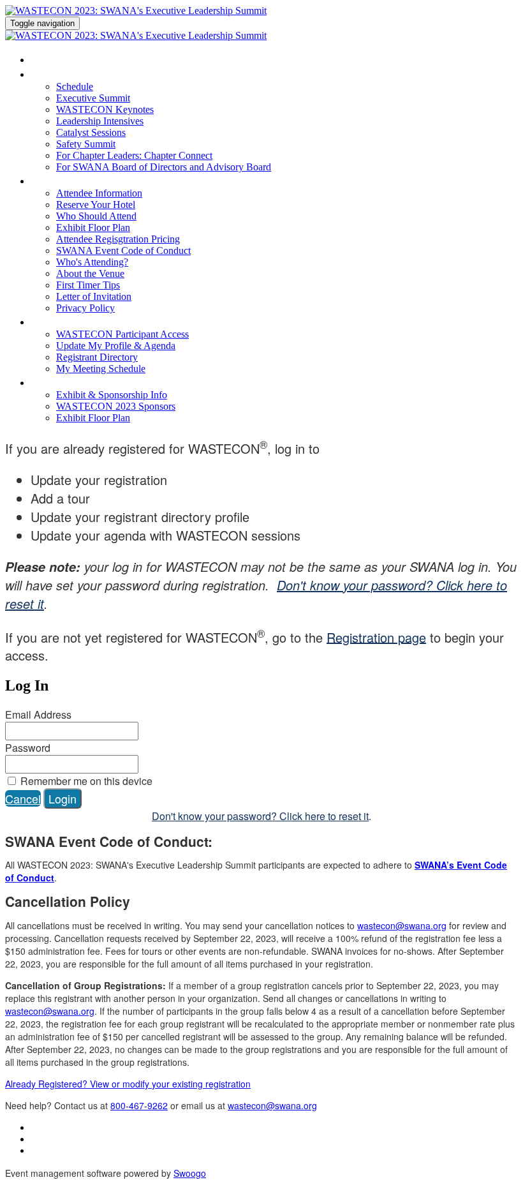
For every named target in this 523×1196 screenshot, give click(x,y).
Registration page (376, 636)
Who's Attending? (92, 262)
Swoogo (189, 1173)
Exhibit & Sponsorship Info (91, 382)
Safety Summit (85, 143)
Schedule (52, 73)
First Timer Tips (88, 285)
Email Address (38, 714)
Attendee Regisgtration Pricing (118, 239)
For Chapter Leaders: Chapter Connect (134, 155)
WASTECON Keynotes (105, 109)
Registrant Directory (97, 357)
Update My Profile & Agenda (115, 345)
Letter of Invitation (93, 296)
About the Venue (90, 273)
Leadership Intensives (100, 121)
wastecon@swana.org (401, 925)
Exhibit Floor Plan (93, 227)
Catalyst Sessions (91, 132)
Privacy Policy (85, 308)
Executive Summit (93, 98)
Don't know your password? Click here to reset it (260, 816)
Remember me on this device (85, 781)
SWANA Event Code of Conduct (123, 250)
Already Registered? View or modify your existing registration (128, 1083)
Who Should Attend (96, 216)
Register (50, 59)
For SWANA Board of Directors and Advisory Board (163, 166)
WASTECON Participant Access (104, 321)
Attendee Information (77, 180)
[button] (23, 798)
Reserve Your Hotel (95, 204)
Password (27, 747)
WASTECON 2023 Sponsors (115, 406)
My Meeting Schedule (100, 368)
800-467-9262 (139, 1105)
